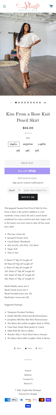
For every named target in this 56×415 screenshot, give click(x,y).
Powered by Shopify (28, 394)
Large (42, 144)
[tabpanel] (28, 54)
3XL (37, 150)
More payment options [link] (27, 178)
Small (14, 144)
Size (28, 138)
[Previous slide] (11, 102)
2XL (28, 150)
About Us (28, 383)
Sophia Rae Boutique (31, 390)
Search (28, 370)
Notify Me (28, 197)
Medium (28, 144)
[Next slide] (45, 102)
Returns (28, 375)
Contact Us (28, 379)
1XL (18, 150)
